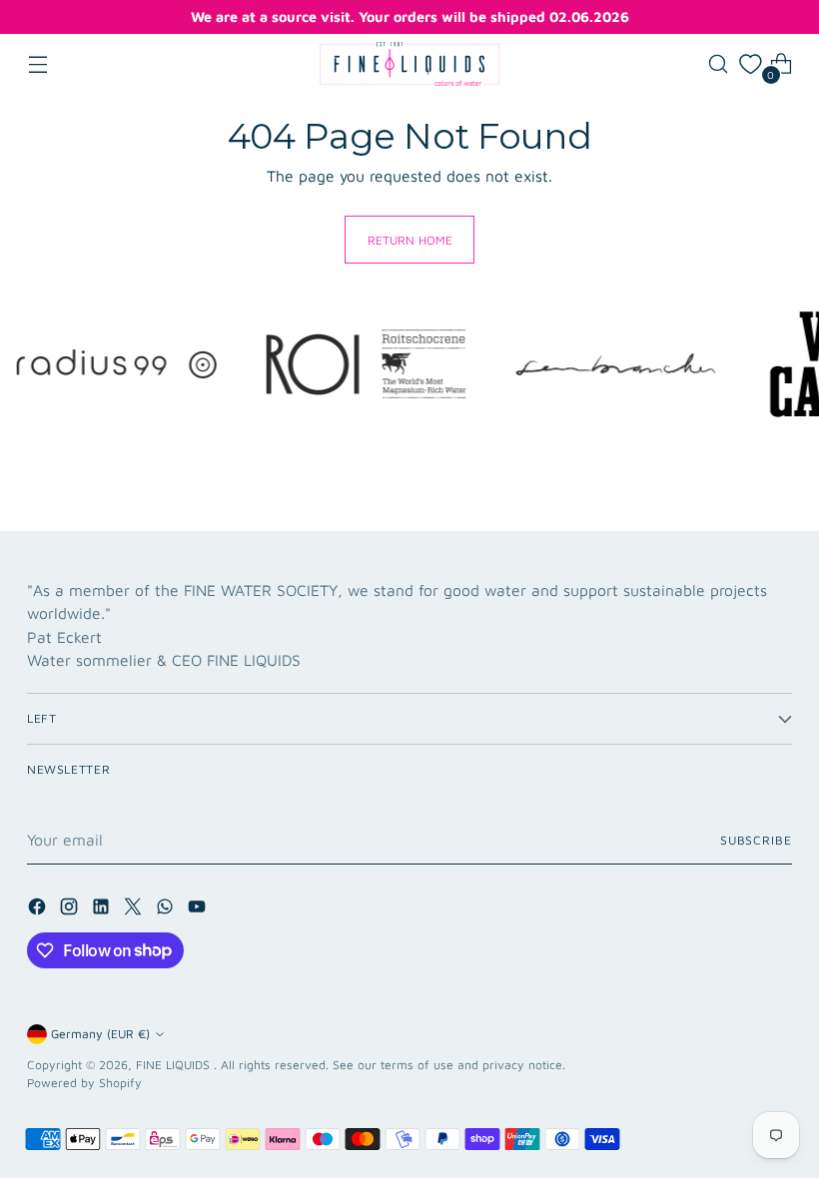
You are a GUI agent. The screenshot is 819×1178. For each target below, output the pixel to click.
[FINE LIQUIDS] (409, 64)
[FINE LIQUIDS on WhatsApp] (167, 909)
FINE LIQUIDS (175, 1064)
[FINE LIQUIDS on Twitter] (135, 909)
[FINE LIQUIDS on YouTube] (199, 909)
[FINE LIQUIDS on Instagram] (71, 909)
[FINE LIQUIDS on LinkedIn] (103, 909)
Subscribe (756, 840)
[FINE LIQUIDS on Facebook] (39, 909)
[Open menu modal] (37, 64)
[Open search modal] (718, 64)
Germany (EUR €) (100, 1033)
